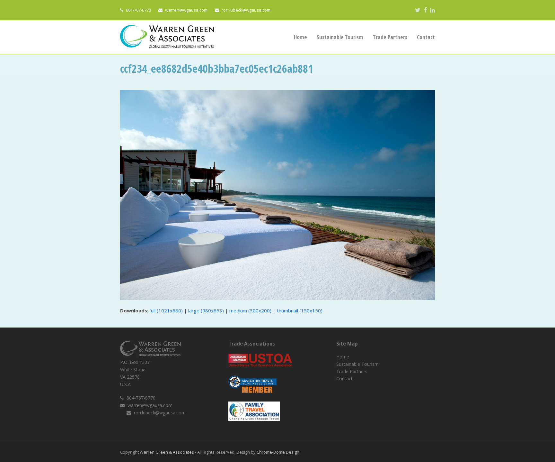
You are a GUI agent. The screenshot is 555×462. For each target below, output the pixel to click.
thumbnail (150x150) (299, 310)
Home (342, 357)
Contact (344, 378)
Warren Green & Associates (167, 452)
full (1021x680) (166, 310)
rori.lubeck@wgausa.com (246, 10)
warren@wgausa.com (186, 10)
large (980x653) (206, 310)
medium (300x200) (250, 310)
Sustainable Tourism (357, 364)
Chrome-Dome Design (278, 452)
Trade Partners (351, 371)
